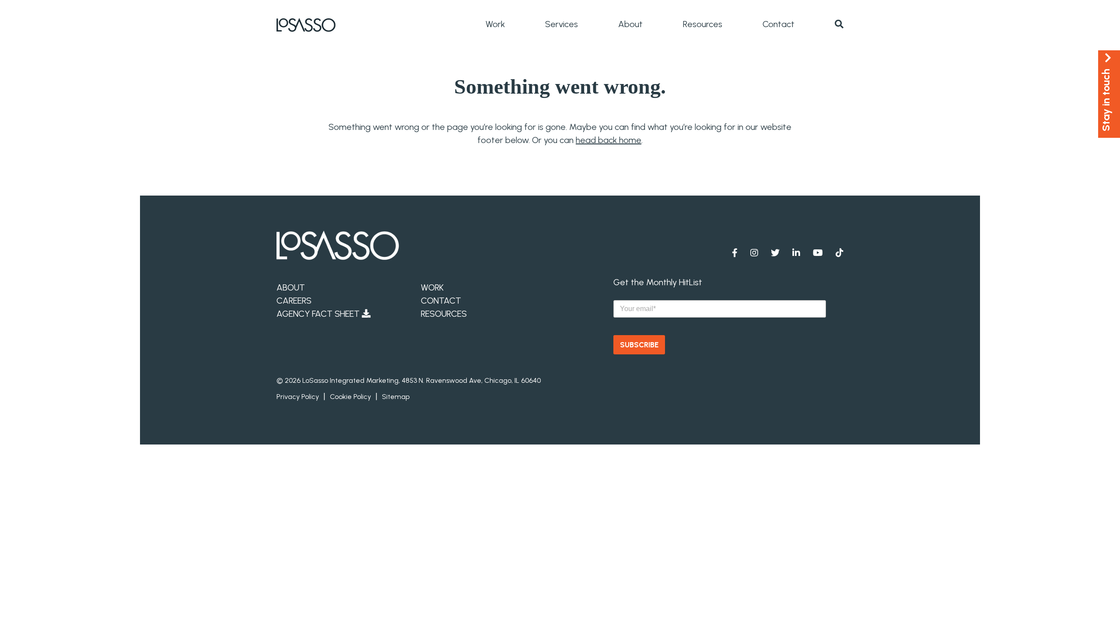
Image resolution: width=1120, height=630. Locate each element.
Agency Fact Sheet (319, 313)
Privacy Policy (297, 396)
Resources (702, 24)
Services (561, 24)
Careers (294, 300)
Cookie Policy (350, 396)
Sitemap (396, 396)
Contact (778, 24)
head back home (608, 140)
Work (495, 24)
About (630, 24)
